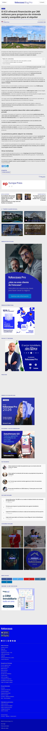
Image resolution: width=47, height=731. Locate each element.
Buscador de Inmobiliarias (6, 673)
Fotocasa (3, 716)
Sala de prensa (4, 650)
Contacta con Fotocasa (5, 689)
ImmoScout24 (13, 716)
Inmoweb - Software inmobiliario (7, 696)
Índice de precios (4, 670)
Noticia (3, 8)
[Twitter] (12, 186)
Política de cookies (4, 728)
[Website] (9, 186)
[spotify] (15, 641)
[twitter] (6, 641)
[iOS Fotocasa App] (5, 632)
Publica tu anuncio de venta (6, 707)
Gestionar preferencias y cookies (7, 657)
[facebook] (1, 641)
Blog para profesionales (5, 693)
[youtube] (8, 641)
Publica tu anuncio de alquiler (6, 705)
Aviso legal (3, 723)
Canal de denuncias (5, 659)
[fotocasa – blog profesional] (23, 2)
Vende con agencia (4, 677)
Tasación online (4, 675)
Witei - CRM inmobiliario (5, 698)
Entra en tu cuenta (4, 694)
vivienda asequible (6, 172)
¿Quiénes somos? (4, 647)
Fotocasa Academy (5, 691)
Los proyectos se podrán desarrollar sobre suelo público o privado (17, 60)
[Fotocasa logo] (23, 629)
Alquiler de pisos (4, 668)
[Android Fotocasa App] (5, 635)
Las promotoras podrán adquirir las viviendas (12, 62)
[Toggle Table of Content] (42, 59)
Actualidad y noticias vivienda (6, 680)
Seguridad (3, 656)
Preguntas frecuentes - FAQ (6, 652)
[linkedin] (10, 641)
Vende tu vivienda (4, 710)
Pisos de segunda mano (6, 665)
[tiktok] (12, 641)
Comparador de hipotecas (6, 678)
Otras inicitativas (6, 63)
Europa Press (6, 22)
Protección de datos (5, 726)
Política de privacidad (5, 654)
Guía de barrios (4, 672)
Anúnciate (3, 688)
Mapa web (3, 649)
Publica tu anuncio (4, 704)
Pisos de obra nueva (5, 666)
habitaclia (7, 716)
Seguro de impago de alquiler (7, 682)
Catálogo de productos (5, 709)
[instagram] (4, 641)
